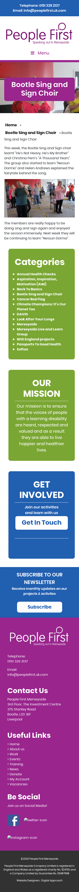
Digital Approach (52, 880)
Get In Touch (42, 523)
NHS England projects (35, 339)
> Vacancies (17, 784)
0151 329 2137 (49, 5)
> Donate (14, 774)
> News (13, 769)
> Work (12, 754)
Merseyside (27, 324)
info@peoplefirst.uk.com (45, 10)
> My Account (18, 779)
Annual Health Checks (36, 274)
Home (11, 125)
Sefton (22, 349)
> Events (13, 759)
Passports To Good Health (39, 344)
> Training (15, 764)
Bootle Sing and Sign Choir (30, 133)
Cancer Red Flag (31, 299)
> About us (15, 749)
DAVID (22, 314)
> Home (13, 744)
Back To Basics (29, 289)
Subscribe (40, 607)
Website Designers (28, 880)
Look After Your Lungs (35, 319)
